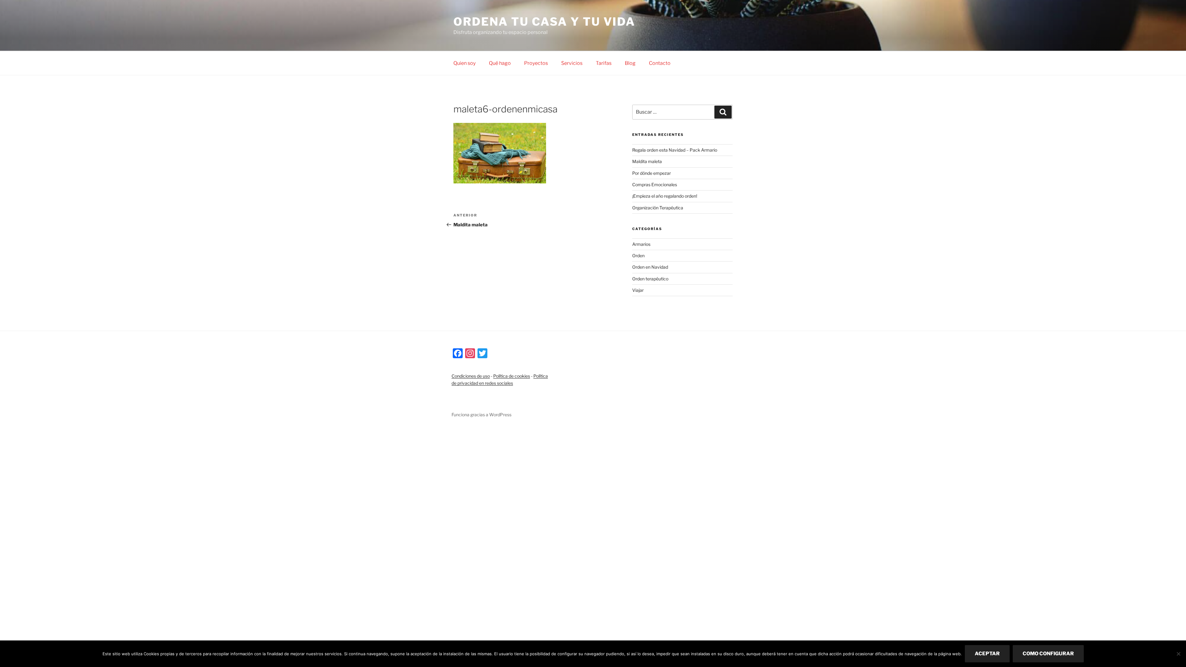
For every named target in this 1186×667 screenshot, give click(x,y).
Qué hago (500, 63)
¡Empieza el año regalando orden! (664, 196)
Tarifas (604, 63)
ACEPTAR (987, 654)
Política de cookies (511, 376)
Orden (638, 255)
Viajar (638, 290)
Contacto (660, 63)
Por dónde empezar (651, 173)
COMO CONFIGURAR (1048, 654)
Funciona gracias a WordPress (481, 414)
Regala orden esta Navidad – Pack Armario (674, 150)
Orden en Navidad (650, 267)
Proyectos (536, 63)
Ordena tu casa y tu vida (544, 21)
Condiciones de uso (471, 376)
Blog (630, 63)
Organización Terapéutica (657, 207)
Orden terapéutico (650, 278)
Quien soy (464, 63)
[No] (1178, 654)
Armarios (641, 244)
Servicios (571, 63)
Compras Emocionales (654, 184)
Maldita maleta (647, 161)
